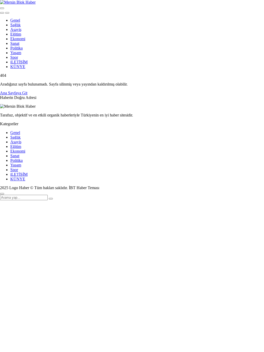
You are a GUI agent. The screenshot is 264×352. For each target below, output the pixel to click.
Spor (14, 57)
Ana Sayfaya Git (13, 93)
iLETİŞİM (19, 62)
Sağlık (15, 25)
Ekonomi (17, 39)
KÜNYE (17, 66)
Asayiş (15, 29)
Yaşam (15, 53)
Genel (15, 20)
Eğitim (15, 34)
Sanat (14, 43)
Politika (16, 48)
